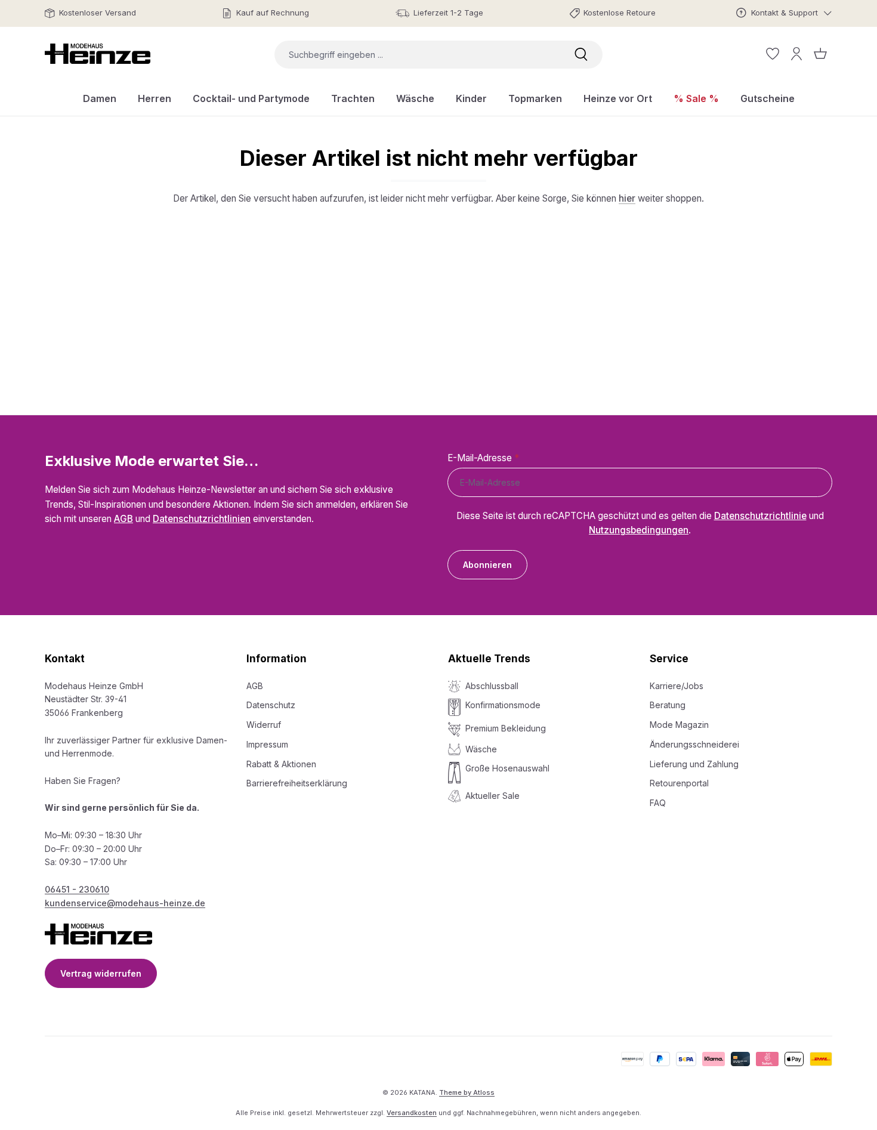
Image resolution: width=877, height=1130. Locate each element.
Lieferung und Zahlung (694, 764)
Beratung (667, 705)
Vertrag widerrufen (100, 973)
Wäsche (481, 749)
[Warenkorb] (820, 53)
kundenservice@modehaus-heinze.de (125, 903)
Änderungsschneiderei (694, 744)
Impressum (267, 744)
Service (669, 659)
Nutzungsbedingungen (638, 530)
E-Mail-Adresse (483, 458)
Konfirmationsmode (503, 705)
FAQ (658, 803)
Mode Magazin (679, 725)
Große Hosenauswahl (507, 768)
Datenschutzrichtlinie (760, 515)
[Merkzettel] (773, 53)
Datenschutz (270, 705)
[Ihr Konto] (796, 53)
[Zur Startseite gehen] (97, 54)
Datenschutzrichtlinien (202, 518)
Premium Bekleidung (505, 728)
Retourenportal (679, 783)
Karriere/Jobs (676, 686)
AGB (123, 518)
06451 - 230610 (77, 889)
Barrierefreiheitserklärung (296, 783)
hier (627, 198)
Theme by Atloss (467, 1092)
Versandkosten (412, 1113)
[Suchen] (581, 55)
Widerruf (263, 725)
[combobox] (417, 55)
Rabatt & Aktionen (281, 764)
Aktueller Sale (492, 796)
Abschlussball (491, 686)
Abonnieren (487, 565)
